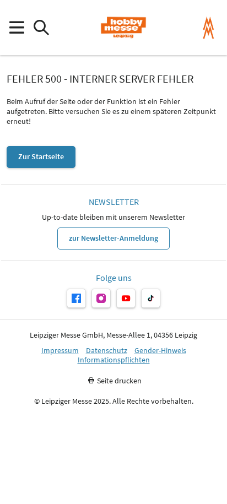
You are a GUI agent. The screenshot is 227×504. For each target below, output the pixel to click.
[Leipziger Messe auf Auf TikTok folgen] (150, 298)
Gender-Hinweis (160, 350)
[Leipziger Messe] (208, 27)
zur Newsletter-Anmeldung (113, 238)
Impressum (60, 350)
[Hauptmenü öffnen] (16, 27)
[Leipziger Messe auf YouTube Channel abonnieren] (126, 298)
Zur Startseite (41, 156)
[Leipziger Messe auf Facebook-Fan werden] (76, 298)
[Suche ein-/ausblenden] (41, 27)
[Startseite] (123, 27)
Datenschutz (106, 350)
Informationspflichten (114, 360)
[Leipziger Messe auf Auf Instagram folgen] (101, 298)
